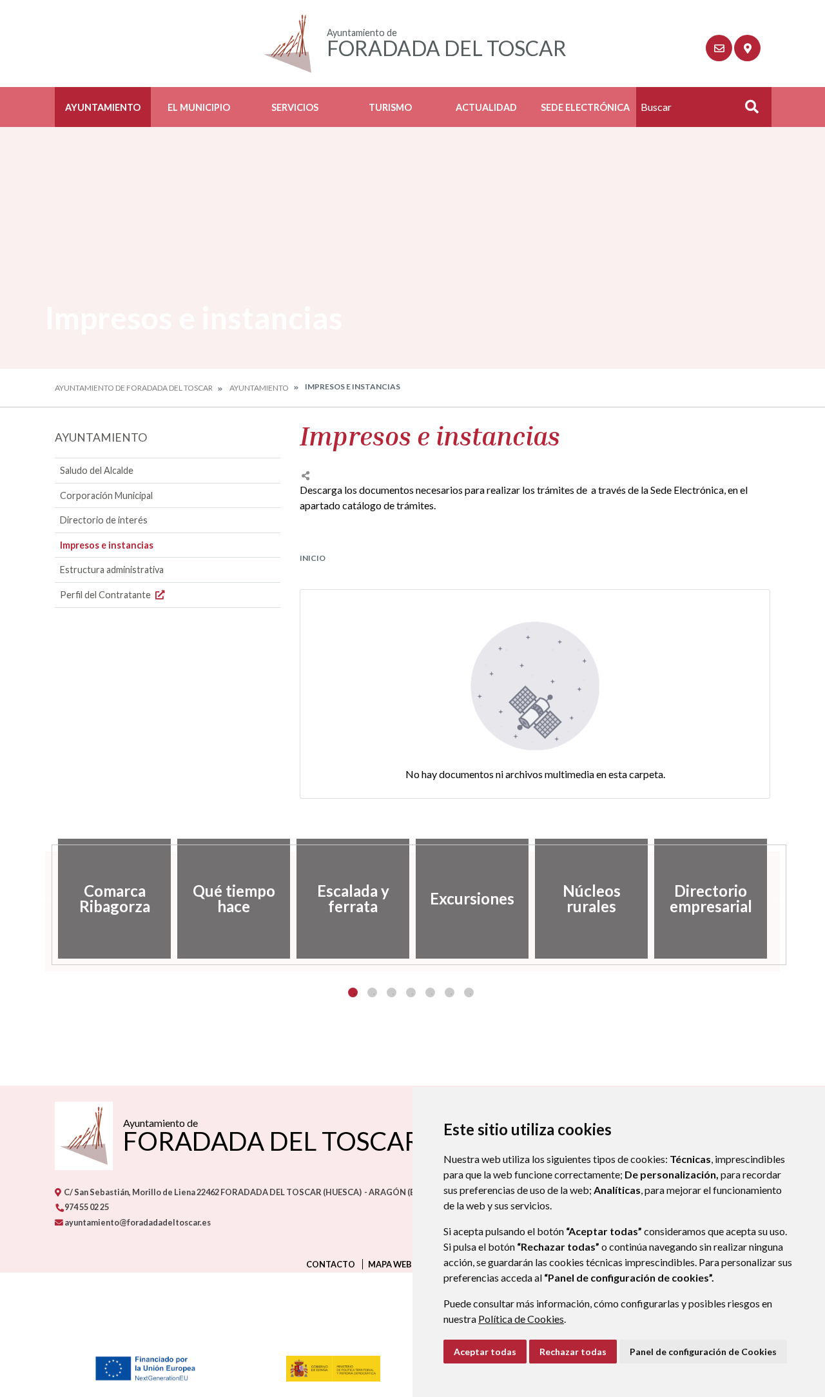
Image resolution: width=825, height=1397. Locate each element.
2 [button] (372, 992)
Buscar (747, 110)
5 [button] (430, 992)
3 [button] (391, 992)
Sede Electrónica (585, 107)
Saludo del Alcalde (96, 470)
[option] (114, 899)
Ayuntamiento (103, 107)
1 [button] (353, 992)
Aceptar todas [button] (485, 1351)
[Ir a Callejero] (747, 48)
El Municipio (199, 107)
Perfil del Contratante (106, 594)
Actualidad (486, 107)
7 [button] (469, 992)
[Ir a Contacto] (719, 48)
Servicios (294, 107)
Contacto (330, 1264)
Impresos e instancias (106, 545)
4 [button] (411, 992)
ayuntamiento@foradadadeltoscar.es (137, 1222)
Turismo (390, 107)
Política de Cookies (521, 1319)
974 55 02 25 (86, 1207)
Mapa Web (390, 1264)
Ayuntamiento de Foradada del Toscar (134, 388)
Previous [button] (45, 898)
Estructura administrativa (112, 569)
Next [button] (779, 898)
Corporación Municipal (106, 495)
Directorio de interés (104, 519)
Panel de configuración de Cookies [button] (703, 1351)
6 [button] (449, 992)
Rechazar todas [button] (573, 1351)
